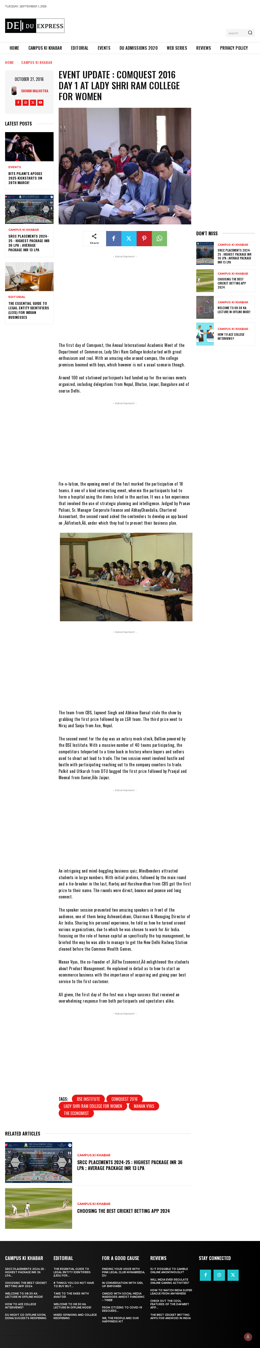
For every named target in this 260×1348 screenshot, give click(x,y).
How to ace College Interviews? (231, 336)
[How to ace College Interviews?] (205, 334)
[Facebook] (18, 103)
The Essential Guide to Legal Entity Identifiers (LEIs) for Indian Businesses (28, 310)
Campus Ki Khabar (36, 62)
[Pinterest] (144, 238)
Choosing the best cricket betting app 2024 (123, 1211)
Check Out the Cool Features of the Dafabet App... (169, 1304)
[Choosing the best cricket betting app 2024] (38, 1208)
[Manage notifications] (248, 1337)
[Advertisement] (161, 24)
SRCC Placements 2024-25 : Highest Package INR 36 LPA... (25, 1272)
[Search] (250, 33)
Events (14, 167)
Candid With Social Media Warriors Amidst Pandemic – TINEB (123, 1297)
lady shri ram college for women (93, 1106)
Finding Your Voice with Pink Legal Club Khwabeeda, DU (123, 1272)
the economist (76, 1113)
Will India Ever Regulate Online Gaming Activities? (169, 1281)
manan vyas (144, 1106)
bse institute (88, 1099)
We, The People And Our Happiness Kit (120, 1320)
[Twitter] (33, 103)
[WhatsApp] (159, 238)
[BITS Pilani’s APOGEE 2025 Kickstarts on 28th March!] (29, 146)
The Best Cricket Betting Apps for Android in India (170, 1316)
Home (9, 62)
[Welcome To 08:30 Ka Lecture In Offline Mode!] (205, 307)
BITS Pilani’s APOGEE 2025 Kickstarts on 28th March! (25, 178)
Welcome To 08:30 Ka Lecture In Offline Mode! (234, 310)
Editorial (16, 297)
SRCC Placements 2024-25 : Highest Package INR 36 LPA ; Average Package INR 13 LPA (29, 243)
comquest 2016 (124, 1099)
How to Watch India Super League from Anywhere (171, 1292)
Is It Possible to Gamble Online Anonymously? (169, 1270)
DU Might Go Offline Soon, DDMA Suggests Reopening (25, 1316)
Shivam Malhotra (34, 90)
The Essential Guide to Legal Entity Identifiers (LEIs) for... (72, 1272)
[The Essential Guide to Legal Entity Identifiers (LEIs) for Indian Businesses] (29, 276)
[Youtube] (40, 103)
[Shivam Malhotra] (15, 90)
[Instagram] (26, 103)
